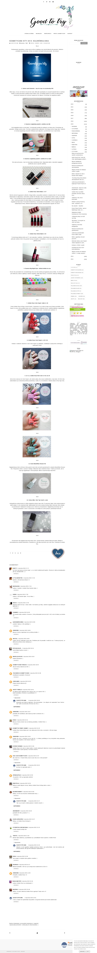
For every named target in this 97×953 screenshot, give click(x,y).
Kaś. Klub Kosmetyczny (20, 755)
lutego (74, 149)
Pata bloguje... (17, 648)
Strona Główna (29, 33)
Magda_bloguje (17, 656)
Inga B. (15, 602)
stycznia (74, 151)
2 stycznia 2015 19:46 (28, 746)
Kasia (14, 720)
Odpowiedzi (17, 697)
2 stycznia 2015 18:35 (33, 664)
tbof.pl (15, 835)
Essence (37, 43)
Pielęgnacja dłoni (75, 288)
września (75, 133)
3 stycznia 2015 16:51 (30, 897)
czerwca (74, 140)
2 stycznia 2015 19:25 (34, 728)
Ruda (14, 856)
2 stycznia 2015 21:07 (29, 819)
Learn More (82, 951)
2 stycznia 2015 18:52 (25, 681)
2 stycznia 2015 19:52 (25, 783)
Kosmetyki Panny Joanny (20, 728)
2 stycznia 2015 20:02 (34, 765)
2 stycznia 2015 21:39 (34, 845)
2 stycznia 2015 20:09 (28, 791)
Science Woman (17, 746)
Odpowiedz (16, 573)
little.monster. (18, 578)
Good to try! (17, 951)
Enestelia (16, 783)
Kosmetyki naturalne (76, 272)
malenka (15, 889)
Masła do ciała (74, 283)
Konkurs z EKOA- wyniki (78, 245)
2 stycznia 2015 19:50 (27, 775)
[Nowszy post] (9, 933)
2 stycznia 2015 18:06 (29, 622)
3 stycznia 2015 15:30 (27, 881)
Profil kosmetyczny (59, 33)
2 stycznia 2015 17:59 (23, 602)
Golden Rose (46, 43)
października (76, 131)
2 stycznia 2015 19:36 (24, 736)
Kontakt (70, 33)
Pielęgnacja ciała (75, 285)
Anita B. (15, 638)
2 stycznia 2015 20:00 (34, 700)
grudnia (74, 126)
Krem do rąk (74, 275)
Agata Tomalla (17, 689)
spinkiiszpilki (17, 775)
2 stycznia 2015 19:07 (24, 711)
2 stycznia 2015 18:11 (28, 648)
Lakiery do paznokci (75, 277)
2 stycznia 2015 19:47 (33, 755)
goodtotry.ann (21, 700)
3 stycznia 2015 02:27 (24, 864)
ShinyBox (81, 296)
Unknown (16, 630)
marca (74, 146)
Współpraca (47, 33)
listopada (75, 128)
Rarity (15, 568)
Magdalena (16, 586)
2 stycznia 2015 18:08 (24, 630)
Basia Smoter (17, 881)
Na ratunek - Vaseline (77, 205)
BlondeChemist (17, 791)
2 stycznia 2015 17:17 (23, 568)
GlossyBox (73, 267)
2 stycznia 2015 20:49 (26, 810)
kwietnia (74, 144)
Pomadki (73, 296)
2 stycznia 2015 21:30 (23, 835)
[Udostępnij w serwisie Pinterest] (21, 553)
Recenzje (39, 33)
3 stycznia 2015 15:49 (24, 889)
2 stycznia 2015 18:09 (23, 638)
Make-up (73, 280)
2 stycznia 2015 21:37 (34, 801)
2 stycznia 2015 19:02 (28, 689)
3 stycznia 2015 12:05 (24, 872)
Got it (88, 951)
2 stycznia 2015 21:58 (22, 856)
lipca (73, 137)
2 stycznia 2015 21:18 (34, 827)
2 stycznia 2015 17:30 (29, 578)
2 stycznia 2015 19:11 (22, 720)
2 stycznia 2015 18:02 (24, 612)
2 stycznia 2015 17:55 (22, 594)
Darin (14, 594)
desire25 (15, 864)
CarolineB (16, 681)
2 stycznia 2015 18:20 (28, 656)
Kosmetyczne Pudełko (20, 664)
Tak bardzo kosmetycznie (21, 673)
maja (73, 142)
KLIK (37, 120)
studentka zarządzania (20, 827)
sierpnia (74, 135)
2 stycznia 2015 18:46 (35, 673)
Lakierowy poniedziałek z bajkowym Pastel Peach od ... (79, 183)
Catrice (32, 43)
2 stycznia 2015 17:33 (25, 586)
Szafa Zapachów (18, 819)
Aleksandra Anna (18, 622)
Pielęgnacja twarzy (76, 293)
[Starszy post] (64, 933)
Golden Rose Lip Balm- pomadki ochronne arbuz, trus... (78, 193)
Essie (41, 43)
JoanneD (15, 612)
